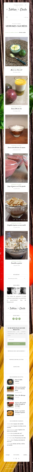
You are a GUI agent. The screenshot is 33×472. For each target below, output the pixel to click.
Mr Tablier (9, 438)
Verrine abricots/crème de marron (16, 148)
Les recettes (11, 32)
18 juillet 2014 (16, 265)
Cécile (8, 426)
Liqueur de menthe (18, 424)
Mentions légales (9, 468)
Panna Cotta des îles (16, 109)
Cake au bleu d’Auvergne (20, 395)
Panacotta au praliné (16, 263)
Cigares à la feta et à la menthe (16, 430)
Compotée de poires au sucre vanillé (16, 225)
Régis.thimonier (11, 429)
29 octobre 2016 (16, 72)
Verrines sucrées (16, 68)
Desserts (16, 32)
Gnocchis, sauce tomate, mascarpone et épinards (20, 411)
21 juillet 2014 (16, 188)
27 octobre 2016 (16, 111)
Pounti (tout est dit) (18, 435)
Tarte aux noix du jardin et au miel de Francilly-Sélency (20, 388)
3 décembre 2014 (16, 149)
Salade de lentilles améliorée (18, 380)
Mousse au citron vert (16, 70)
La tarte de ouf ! (17, 433)
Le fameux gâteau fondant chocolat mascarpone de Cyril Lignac (20, 404)
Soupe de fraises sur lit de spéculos (17, 186)
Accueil (6, 32)
